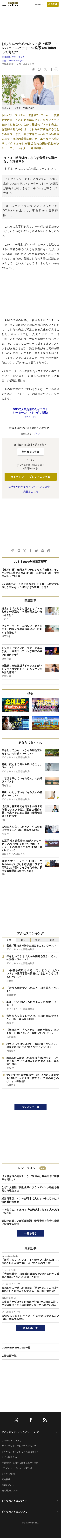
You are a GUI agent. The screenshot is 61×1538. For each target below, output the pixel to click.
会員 (52, 939)
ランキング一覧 (30, 1107)
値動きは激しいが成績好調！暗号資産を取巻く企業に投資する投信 (30, 1222)
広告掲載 (6, 1479)
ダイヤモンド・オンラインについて (20, 1432)
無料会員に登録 (30, 451)
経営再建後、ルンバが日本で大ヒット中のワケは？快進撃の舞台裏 (30, 1200)
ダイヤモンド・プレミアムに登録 (30, 477)
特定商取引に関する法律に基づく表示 (20, 1462)
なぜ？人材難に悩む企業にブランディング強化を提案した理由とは (30, 1188)
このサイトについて (11, 1440)
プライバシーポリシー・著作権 (17, 1468)
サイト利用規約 (9, 1457)
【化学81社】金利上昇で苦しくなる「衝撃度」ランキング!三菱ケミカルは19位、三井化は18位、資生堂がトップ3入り (30, 573)
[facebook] (30, 1420)
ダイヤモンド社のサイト (14, 1500)
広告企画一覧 (9, 1355)
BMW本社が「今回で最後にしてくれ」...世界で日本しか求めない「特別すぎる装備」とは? (30, 585)
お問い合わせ (8, 1484)
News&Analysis (16, 60)
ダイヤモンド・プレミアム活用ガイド (20, 1451)
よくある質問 (8, 1473)
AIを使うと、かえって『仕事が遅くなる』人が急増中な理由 (30, 1211)
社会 (4, 60)
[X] (16, 1420)
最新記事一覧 (30, 1328)
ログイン (39, 4)
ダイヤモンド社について (14, 1511)
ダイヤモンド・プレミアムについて (19, 1445)
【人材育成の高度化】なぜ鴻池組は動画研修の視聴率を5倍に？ (30, 1177)
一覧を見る (30, 1233)
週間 (37, 939)
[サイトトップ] (13, 4)
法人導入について (10, 1490)
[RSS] (45, 1420)
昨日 (23, 939)
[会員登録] (53, 4)
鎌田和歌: (14, 56)
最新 (8, 939)
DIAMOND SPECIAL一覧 (16, 1347)
